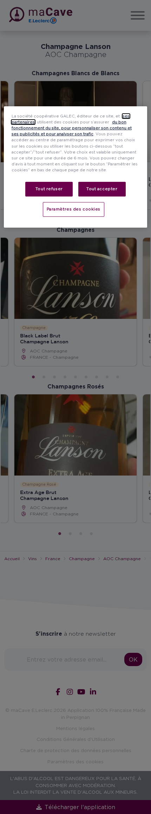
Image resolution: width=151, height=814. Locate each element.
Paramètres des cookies (74, 209)
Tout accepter (101, 189)
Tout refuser (49, 189)
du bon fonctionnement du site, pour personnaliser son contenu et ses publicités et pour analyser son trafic (72, 128)
